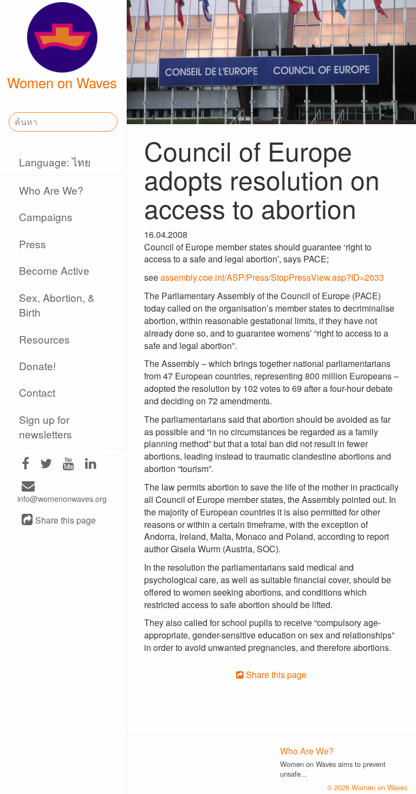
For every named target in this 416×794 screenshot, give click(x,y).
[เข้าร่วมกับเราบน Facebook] (25, 464)
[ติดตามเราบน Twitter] (46, 464)
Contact (37, 392)
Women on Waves (62, 82)
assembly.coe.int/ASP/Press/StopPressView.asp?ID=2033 (272, 277)
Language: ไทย (54, 161)
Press (32, 243)
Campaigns (46, 216)
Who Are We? (51, 190)
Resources (44, 339)
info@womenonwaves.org (62, 498)
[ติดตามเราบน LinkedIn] (91, 464)
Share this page (64, 520)
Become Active (54, 270)
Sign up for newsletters (45, 426)
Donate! (37, 365)
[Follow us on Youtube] (68, 464)
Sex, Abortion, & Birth (57, 304)
